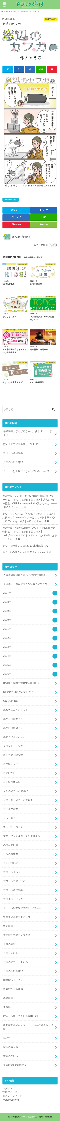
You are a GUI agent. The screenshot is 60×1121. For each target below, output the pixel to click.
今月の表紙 (9, 944)
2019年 (7, 610)
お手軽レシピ (10, 764)
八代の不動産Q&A (13, 462)
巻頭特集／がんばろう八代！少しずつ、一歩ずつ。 (27, 433)
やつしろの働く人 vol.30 (15, 545)
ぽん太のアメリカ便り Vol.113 (20, 444)
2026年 (7, 673)
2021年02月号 (12, 200)
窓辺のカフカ (10, 1046)
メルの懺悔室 (10, 853)
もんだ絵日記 (10, 863)
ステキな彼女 (10, 809)
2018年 (7, 601)
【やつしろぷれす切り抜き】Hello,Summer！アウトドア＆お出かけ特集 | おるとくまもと (29, 535)
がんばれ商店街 (11, 781)
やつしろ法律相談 (13, 453)
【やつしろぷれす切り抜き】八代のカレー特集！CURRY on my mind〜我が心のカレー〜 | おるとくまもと (29, 503)
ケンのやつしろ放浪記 (15, 791)
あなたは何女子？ (13, 719)
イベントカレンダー (14, 746)
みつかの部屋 (10, 845)
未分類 (7, 1007)
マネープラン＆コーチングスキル (21, 836)
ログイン (7, 1088)
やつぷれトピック (13, 899)
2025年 (7, 665)
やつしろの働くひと (14, 881)
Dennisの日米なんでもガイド (19, 692)
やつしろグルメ (11, 513)
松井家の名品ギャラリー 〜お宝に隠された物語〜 (28, 1027)
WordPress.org (10, 1099)
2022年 (7, 637)
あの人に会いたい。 (14, 737)
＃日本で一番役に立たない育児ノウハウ (25, 583)
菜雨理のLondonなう (14, 1064)
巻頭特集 (8, 998)
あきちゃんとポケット (15, 709)
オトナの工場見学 (13, 754)
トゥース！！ (10, 818)
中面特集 (8, 926)
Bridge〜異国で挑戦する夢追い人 (21, 682)
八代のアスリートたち (15, 962)
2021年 (7, 628)
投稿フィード (9, 1092)
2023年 (7, 646)
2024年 (7, 655)
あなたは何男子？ (13, 727)
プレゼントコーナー (14, 827)
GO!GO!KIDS (10, 700)
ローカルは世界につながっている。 (23, 908)
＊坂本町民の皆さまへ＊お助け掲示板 (24, 574)
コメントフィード (12, 1095)
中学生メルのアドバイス (16, 917)
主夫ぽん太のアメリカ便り (18, 935)
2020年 (7, 619)
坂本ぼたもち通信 (13, 989)
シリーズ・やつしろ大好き (18, 800)
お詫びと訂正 (10, 773)
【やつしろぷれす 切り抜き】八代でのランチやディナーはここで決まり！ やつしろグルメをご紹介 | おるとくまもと (29, 517)
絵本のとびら (10, 1056)
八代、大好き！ (11, 953)
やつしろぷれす (28, 1117)
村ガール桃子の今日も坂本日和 (20, 1016)
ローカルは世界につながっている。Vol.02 (26, 471)
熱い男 (7, 1037)
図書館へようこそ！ (14, 980)
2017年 (7, 592)
